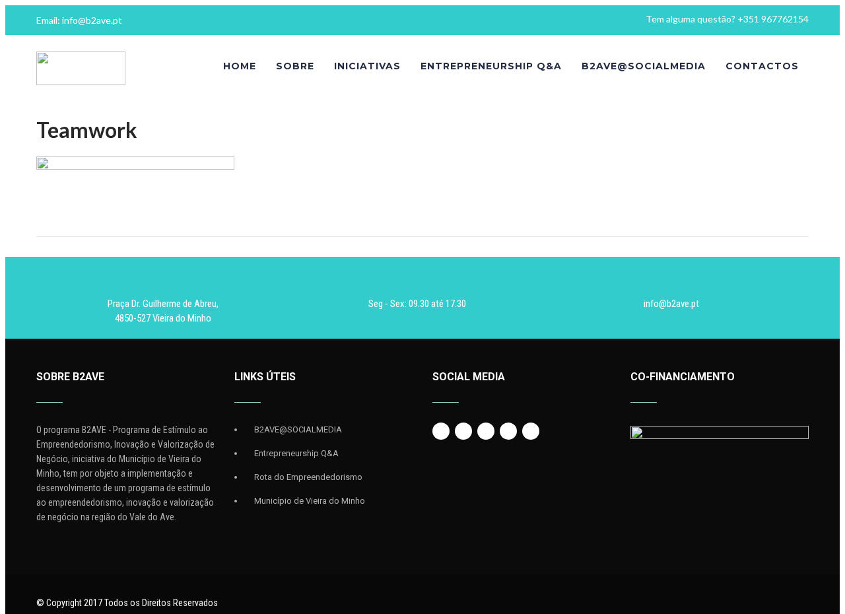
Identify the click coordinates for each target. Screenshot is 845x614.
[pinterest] (530, 431)
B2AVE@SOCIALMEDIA (644, 66)
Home (239, 66)
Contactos (762, 66)
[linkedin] (508, 431)
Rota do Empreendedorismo (308, 477)
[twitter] (463, 431)
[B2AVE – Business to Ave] (80, 82)
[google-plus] (485, 431)
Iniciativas (367, 66)
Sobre (295, 66)
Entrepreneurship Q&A (491, 66)
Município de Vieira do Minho (309, 501)
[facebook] (441, 431)
